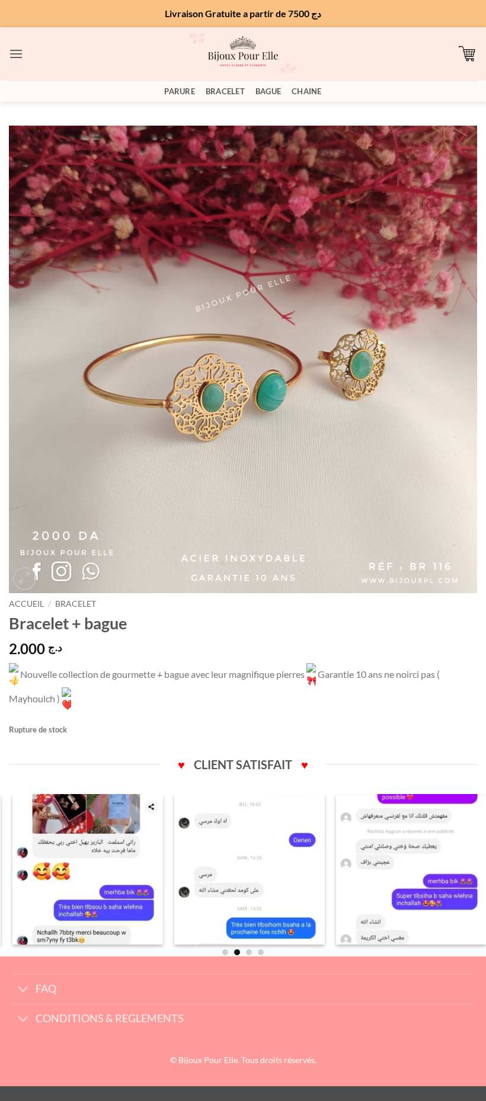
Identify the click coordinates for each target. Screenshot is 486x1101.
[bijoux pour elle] (243, 53)
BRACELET (225, 91)
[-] (81, 869)
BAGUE (268, 91)
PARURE (179, 91)
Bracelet (75, 604)
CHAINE (307, 91)
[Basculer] (23, 990)
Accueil (26, 604)
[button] (16, 53)
